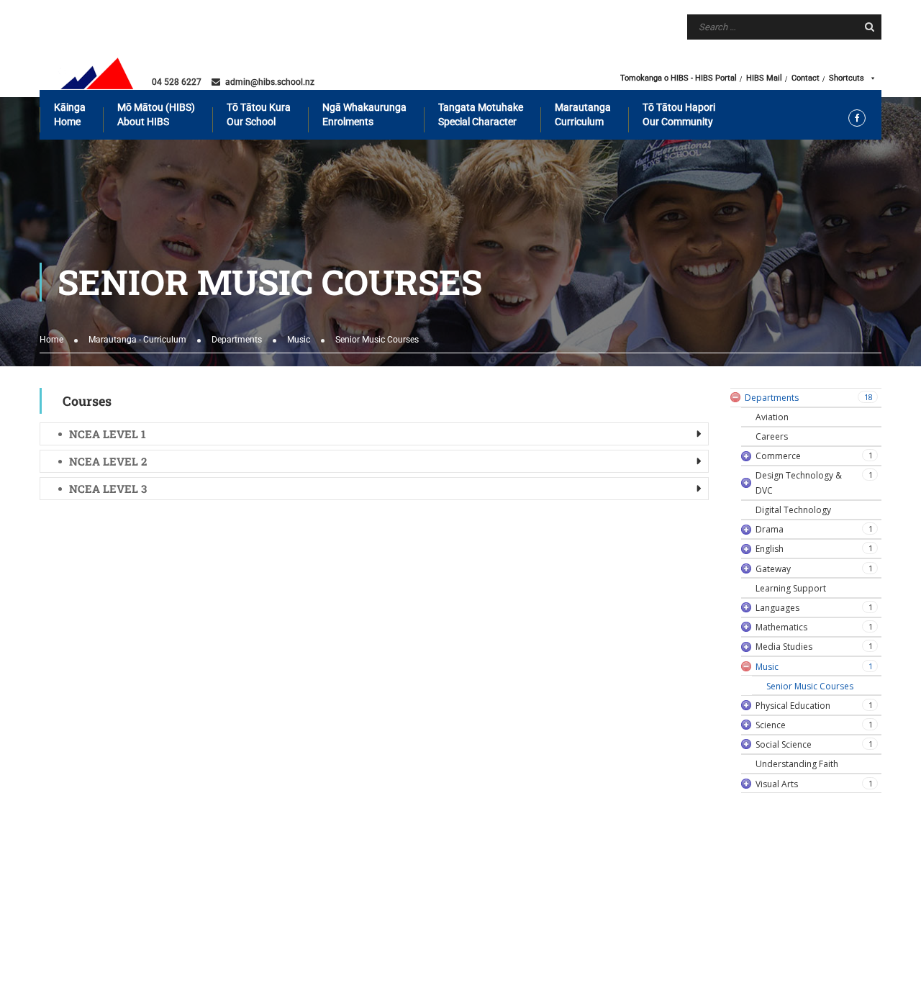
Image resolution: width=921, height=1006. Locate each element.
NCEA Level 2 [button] (108, 461)
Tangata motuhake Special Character (480, 114)
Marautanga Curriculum (583, 114)
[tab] (374, 433)
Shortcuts (846, 78)
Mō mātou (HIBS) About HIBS (156, 114)
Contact (805, 78)
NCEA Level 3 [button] (108, 488)
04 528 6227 (176, 82)
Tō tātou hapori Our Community (679, 114)
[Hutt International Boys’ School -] (97, 73)
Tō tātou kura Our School (259, 114)
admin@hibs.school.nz (269, 82)
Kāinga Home (70, 114)
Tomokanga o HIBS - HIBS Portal (678, 78)
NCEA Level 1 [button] (107, 434)
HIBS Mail (764, 78)
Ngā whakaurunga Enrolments (364, 114)
